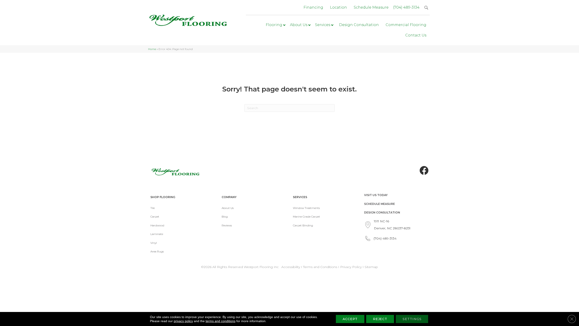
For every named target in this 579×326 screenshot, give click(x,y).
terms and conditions (220, 321)
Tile (152, 208)
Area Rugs (157, 251)
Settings (412, 319)
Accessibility (290, 267)
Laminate (156, 234)
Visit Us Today (376, 195)
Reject (380, 319)
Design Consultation (382, 212)
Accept (350, 319)
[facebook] (424, 170)
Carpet (154, 216)
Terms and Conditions (320, 267)
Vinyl (153, 242)
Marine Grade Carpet (306, 216)
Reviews (227, 225)
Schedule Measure (379, 204)
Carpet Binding (303, 225)
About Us (228, 208)
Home (152, 49)
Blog (225, 216)
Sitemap (371, 267)
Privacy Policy (351, 267)
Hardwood (157, 225)
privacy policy (183, 321)
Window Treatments (306, 208)
